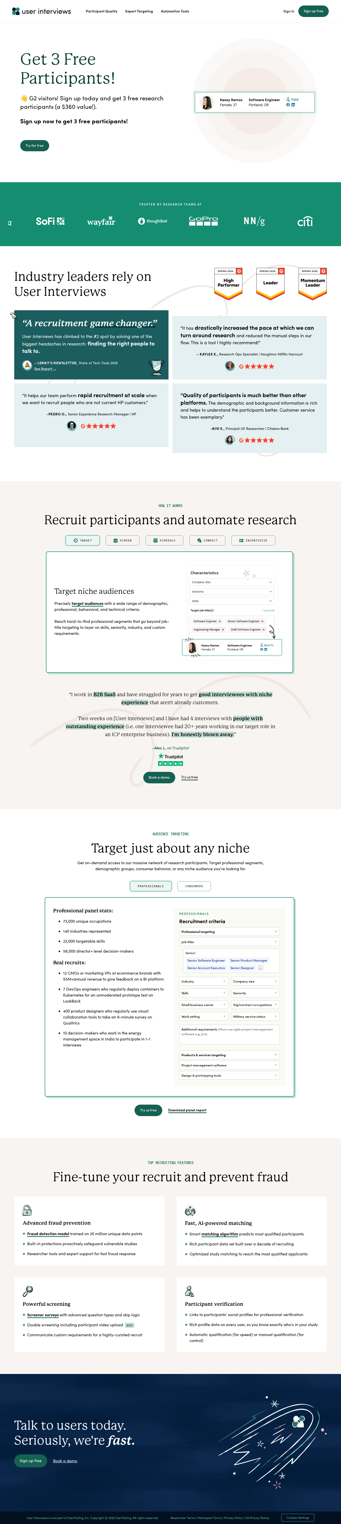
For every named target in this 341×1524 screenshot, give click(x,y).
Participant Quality (101, 11)
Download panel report (187, 1109)
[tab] (83, 540)
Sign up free (313, 10)
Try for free (35, 145)
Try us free (189, 777)
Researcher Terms (182, 1518)
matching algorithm (219, 1233)
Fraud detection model (48, 1233)
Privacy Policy (233, 1518)
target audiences (87, 603)
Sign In (288, 11)
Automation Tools (175, 11)
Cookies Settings (298, 1517)
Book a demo (159, 777)
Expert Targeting (139, 11)
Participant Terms (210, 1518)
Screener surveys (43, 1314)
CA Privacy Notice (257, 1518)
